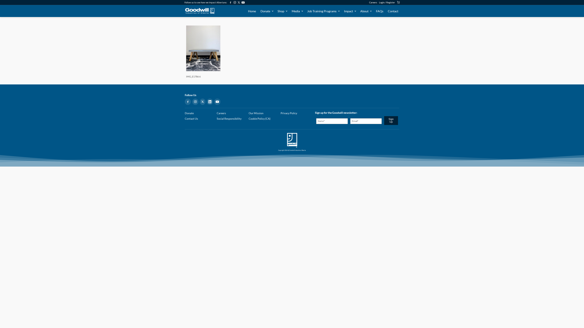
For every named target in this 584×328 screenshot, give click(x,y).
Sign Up (391, 120)
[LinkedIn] (210, 102)
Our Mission (256, 113)
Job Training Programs (322, 11)
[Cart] (398, 2)
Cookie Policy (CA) (259, 118)
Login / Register (387, 2)
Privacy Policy (289, 113)
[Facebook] (230, 2)
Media (296, 11)
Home (252, 11)
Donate (265, 11)
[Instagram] (234, 2)
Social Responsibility (229, 118)
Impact (348, 11)
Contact (393, 11)
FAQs (379, 11)
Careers (373, 2)
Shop (281, 11)
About (364, 11)
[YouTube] (243, 2)
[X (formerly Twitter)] (239, 2)
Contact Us (191, 118)
